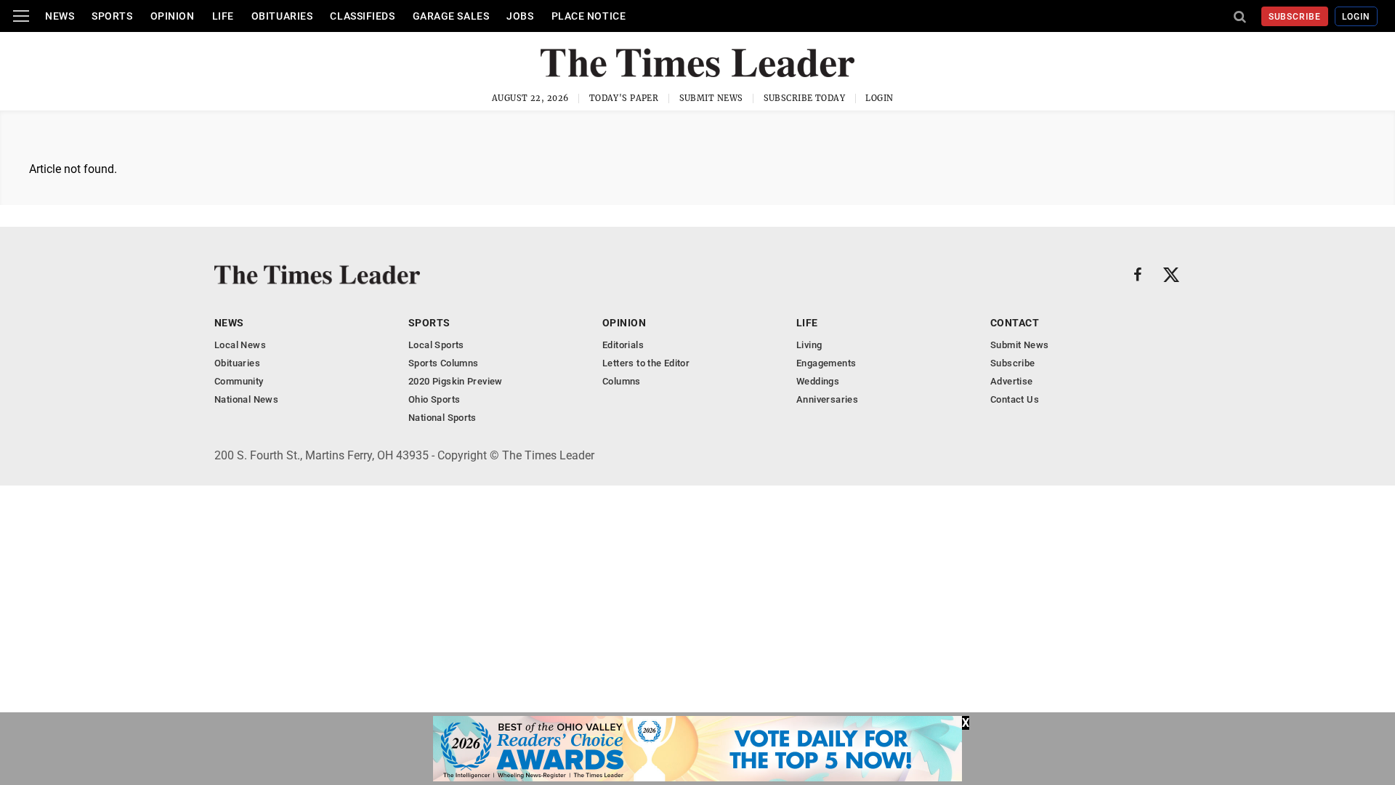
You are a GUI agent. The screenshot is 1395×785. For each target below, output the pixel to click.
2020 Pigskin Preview (455, 381)
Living (809, 344)
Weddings (817, 381)
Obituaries (282, 16)
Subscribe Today (805, 98)
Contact (1014, 323)
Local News (240, 344)
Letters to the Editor (646, 363)
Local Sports (436, 344)
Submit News (711, 98)
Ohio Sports (434, 399)
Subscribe (1295, 17)
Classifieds (362, 16)
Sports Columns (443, 363)
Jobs (519, 16)
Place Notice (588, 16)
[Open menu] (21, 16)
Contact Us (1014, 399)
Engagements (826, 363)
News (59, 16)
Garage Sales (451, 16)
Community (239, 381)
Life (223, 16)
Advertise (1011, 381)
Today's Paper (624, 98)
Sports (112, 16)
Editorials (623, 344)
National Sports (442, 417)
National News (246, 399)
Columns (621, 381)
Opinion (172, 16)
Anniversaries (827, 399)
